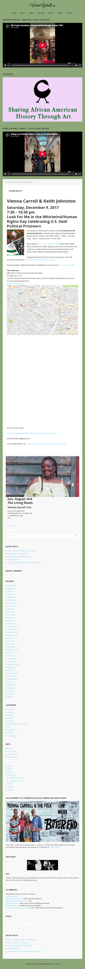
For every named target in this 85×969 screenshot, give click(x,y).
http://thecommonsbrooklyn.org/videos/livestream (46, 444)
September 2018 (13, 635)
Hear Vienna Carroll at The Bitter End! (19, 557)
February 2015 (12, 688)
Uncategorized (12, 736)
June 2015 (10, 682)
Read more (10, 526)
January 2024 (11, 597)
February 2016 (12, 673)
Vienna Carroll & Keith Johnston (41, 201)
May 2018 (10, 641)
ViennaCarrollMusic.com (14, 899)
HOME (9, 766)
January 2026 (11, 585)
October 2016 (12, 662)
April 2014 (10, 697)
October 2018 (12, 632)
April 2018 (10, 644)
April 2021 (10, 609)
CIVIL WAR (11, 775)
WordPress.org (12, 757)
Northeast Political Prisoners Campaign (39, 260)
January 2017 (11, 659)
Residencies (11, 730)
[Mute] (76, 65)
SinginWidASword (11, 905)
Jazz (8, 727)
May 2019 (10, 621)
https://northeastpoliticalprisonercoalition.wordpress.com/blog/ (32, 433)
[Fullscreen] (80, 65)
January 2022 (11, 606)
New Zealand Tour (13, 560)
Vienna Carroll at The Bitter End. (18, 554)
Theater (10, 733)
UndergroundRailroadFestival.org (17, 908)
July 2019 (10, 618)
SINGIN (9, 787)
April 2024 (10, 594)
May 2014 (10, 694)
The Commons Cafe (66, 265)
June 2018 (10, 638)
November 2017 (12, 650)
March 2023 (11, 600)
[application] (42, 45)
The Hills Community (16, 778)
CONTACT (10, 790)
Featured (10, 721)
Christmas (10, 712)
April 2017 (10, 653)
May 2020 (10, 612)
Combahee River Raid (16, 781)
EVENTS (10, 718)
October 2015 (12, 676)
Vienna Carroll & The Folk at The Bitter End (21, 551)
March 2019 (11, 623)
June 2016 (10, 670)
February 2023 (12, 603)
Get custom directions (15, 284)
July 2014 (10, 691)
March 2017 (11, 656)
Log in (9, 748)
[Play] (5, 65)
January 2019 (11, 626)
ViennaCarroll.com (42, 5)
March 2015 (11, 685)
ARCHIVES (10, 709)
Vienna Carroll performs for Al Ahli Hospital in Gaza (24, 563)
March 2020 (11, 615)
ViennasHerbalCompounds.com (16, 901)
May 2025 (10, 591)
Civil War (10, 715)
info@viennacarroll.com (46, 964)
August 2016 (11, 667)
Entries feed (11, 751)
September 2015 (13, 679)
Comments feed (12, 754)
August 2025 (11, 588)
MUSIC (9, 772)
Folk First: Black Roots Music (17, 724)
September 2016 (13, 665)
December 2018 (12, 629)
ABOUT (10, 769)
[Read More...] (56, 847)
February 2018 (12, 647)
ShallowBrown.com (12, 903)
